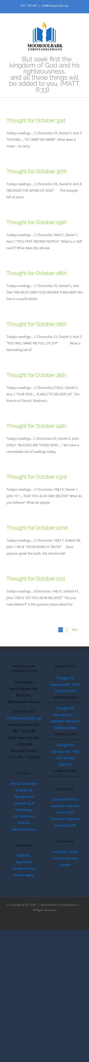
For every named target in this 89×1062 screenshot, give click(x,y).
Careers (65, 864)
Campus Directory (65, 799)
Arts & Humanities (23, 783)
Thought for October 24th (36, 426)
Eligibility (24, 855)
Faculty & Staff (65, 825)
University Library (65, 851)
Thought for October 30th (36, 171)
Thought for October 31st (35, 120)
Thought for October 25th (36, 375)
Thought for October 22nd (37, 528)
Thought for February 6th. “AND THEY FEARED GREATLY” (65, 755)
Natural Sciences (24, 829)
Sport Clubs (65, 812)
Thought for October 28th (36, 273)
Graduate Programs (65, 819)
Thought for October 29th (36, 222)
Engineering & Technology (24, 806)
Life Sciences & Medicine (24, 819)
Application (24, 862)
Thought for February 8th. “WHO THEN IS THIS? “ (65, 684)
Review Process (24, 868)
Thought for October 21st (35, 578)
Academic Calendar (65, 806)
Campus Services (65, 858)
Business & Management (24, 793)
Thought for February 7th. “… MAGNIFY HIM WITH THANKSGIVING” (65, 718)
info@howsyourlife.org (54, 5)
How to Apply (24, 875)
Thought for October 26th (36, 324)
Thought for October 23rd (36, 477)
